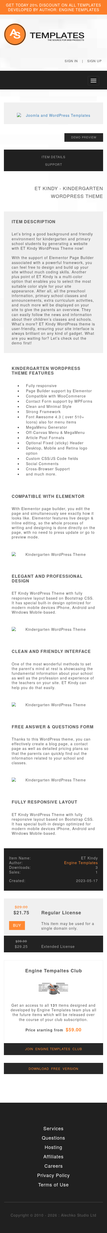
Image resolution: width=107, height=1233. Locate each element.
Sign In (71, 61)
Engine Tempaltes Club (53, 970)
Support (53, 164)
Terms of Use (53, 1184)
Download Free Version (53, 1068)
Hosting (53, 1147)
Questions (53, 1137)
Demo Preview (83, 137)
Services (53, 1128)
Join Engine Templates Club (53, 1048)
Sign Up (94, 61)
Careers (53, 1165)
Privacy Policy (53, 1175)
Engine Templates (81, 862)
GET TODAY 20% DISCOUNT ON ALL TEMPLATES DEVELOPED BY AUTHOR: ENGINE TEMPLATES (53, 7)
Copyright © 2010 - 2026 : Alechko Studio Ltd (53, 1215)
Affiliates (53, 1156)
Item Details (53, 157)
